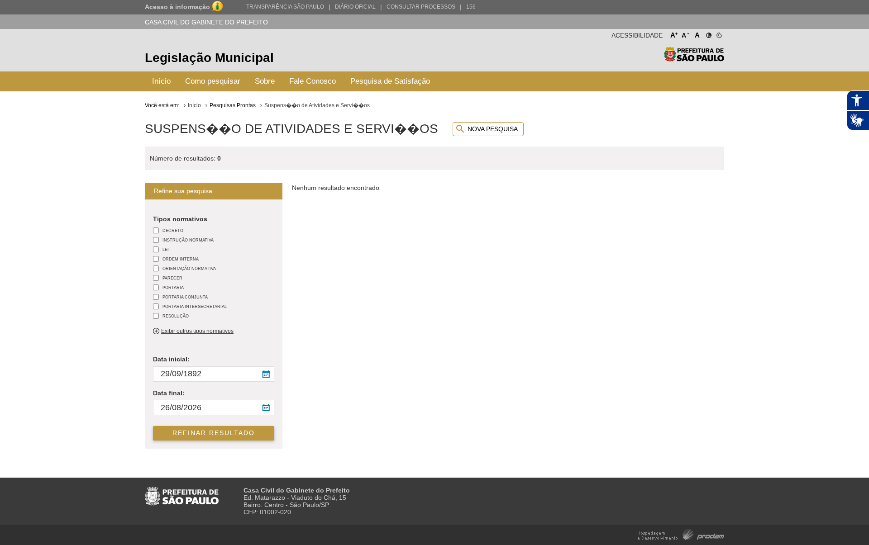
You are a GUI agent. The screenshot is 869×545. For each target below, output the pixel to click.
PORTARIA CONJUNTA (185, 296)
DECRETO (172, 230)
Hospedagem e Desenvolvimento (681, 534)
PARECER (172, 277)
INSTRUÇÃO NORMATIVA (188, 239)
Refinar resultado (213, 432)
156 (471, 7)
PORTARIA (173, 287)
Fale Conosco (312, 81)
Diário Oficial (355, 7)
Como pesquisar (212, 81)
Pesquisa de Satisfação (390, 81)
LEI (165, 249)
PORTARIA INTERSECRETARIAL (194, 306)
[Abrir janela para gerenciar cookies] (718, 33)
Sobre (265, 81)
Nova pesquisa (493, 129)
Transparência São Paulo (285, 7)
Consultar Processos (421, 7)
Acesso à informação (177, 6)
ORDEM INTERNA (180, 258)
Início (161, 81)
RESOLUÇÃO (175, 315)
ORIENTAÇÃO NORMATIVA (189, 268)
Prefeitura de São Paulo (694, 59)
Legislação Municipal (209, 58)
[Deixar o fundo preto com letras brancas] (708, 33)
